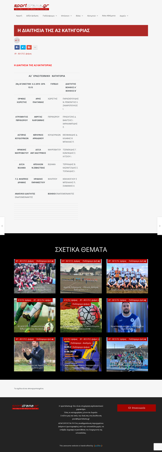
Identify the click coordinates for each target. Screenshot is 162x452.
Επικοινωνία (138, 407)
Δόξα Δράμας (32, 16)
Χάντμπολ (91, 16)
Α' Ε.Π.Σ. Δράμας (24, 300)
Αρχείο (123, 16)
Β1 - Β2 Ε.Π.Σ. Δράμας (23, 53)
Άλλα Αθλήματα (109, 16)
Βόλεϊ (78, 16)
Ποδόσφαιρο (49, 16)
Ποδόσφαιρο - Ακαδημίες (81, 343)
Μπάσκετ (65, 16)
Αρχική (19, 16)
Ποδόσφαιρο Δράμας (45, 261)
